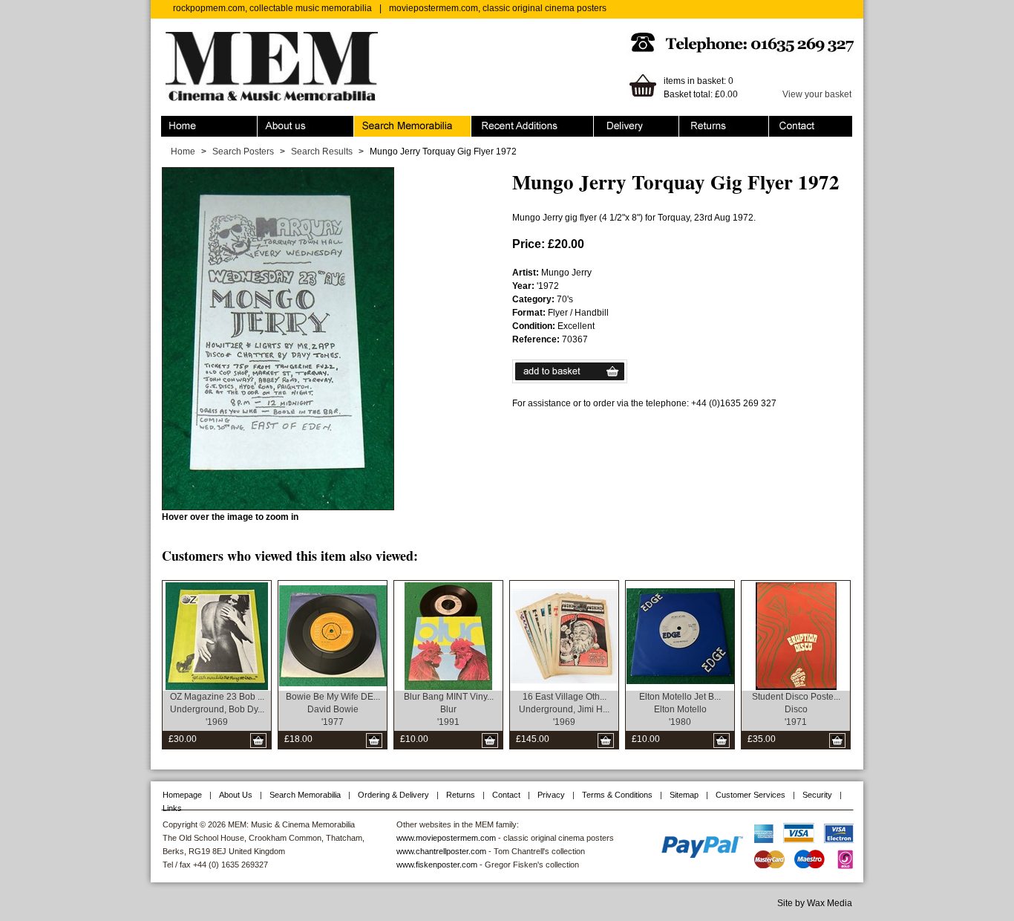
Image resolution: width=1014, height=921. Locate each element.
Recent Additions (505, 122)
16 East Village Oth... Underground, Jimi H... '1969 (564, 709)
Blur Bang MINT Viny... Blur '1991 (449, 709)
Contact (784, 122)
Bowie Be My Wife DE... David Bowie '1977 (333, 709)
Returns (695, 122)
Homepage (182, 794)
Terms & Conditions (617, 794)
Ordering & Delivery (633, 122)
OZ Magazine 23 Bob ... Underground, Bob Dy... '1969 (217, 709)
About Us (235, 794)
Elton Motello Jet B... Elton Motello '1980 (680, 709)
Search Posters (243, 151)
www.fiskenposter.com (436, 864)
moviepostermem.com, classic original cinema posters (497, 8)
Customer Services (750, 794)
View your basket (816, 94)
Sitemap (684, 794)
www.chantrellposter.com (441, 851)
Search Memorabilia (395, 122)
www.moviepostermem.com (446, 837)
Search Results (322, 151)
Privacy (551, 794)
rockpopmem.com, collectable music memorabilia (272, 8)
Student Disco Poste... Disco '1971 (796, 709)
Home (173, 122)
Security (817, 794)
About (269, 122)
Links (172, 808)
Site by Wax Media (814, 903)
